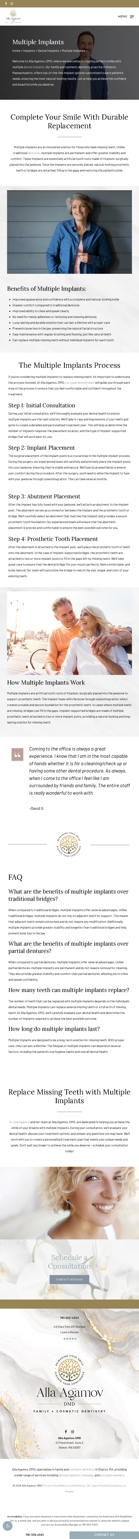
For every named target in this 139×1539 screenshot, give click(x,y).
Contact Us (104, 1535)
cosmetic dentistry (82, 1469)
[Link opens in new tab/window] (66, 1431)
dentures (34, 153)
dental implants (34, 67)
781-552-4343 (35, 1535)
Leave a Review (69, 1332)
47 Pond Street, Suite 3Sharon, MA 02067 (69, 1442)
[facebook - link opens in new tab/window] (6, 3)
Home (16, 50)
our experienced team (79, 382)
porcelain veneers (112, 1475)
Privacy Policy (50, 1485)
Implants (29, 50)
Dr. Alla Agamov (19, 1122)
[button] (7, 1526)
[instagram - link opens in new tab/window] (11, 3)
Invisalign (87, 1475)
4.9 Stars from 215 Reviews (69, 1326)
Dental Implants (48, 50)
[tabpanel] (69, 912)
